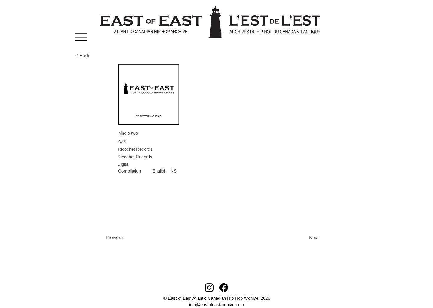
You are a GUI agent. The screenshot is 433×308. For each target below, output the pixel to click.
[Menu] (81, 37)
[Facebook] (223, 287)
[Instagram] (209, 287)
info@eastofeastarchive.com (216, 304)
